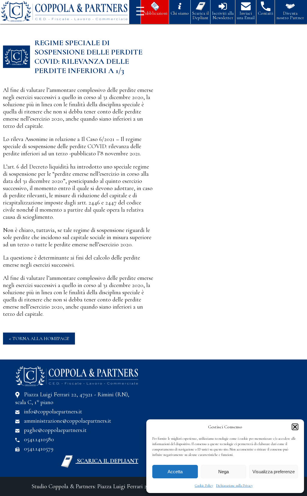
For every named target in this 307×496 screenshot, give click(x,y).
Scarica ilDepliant (200, 15)
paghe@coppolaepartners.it (55, 430)
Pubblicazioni (154, 13)
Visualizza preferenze (273, 471)
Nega (223, 471)
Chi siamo (180, 13)
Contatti (265, 13)
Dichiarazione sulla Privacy (234, 485)
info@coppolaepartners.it (53, 411)
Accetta (175, 471)
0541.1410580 (39, 439)
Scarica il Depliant (107, 461)
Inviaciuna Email (246, 15)
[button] (295, 427)
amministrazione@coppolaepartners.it (67, 420)
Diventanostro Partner (290, 15)
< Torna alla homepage (39, 339)
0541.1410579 (38, 448)
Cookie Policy (204, 485)
